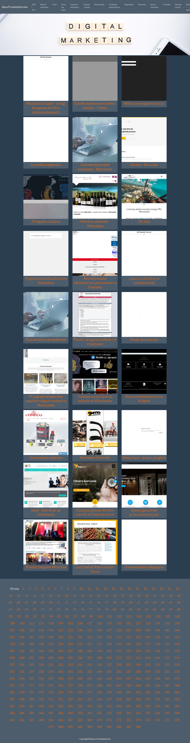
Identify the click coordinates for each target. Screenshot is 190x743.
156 (118, 637)
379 (51, 727)
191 (109, 651)
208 (99, 657)
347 (51, 713)
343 (12, 713)
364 (41, 720)
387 (128, 727)
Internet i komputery (74, 5)
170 (80, 644)
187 (70, 651)
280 (99, 685)
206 (80, 657)
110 (21, 623)
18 (145, 588)
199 (12, 657)
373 (128, 720)
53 (74, 602)
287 (167, 685)
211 (128, 657)
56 (98, 602)
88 (178, 609)
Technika (166, 4)
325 (12, 706)
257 (51, 678)
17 (137, 588)
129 (31, 630)
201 (31, 657)
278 (80, 685)
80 (114, 609)
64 (162, 602)
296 (80, 692)
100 (99, 616)
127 (12, 630)
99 (91, 616)
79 (106, 609)
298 (99, 692)
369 (89, 720)
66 (178, 602)
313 (70, 699)
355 (128, 713)
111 (31, 623)
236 (21, 671)
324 (177, 699)
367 (70, 720)
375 (147, 720)
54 (82, 602)
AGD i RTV (34, 7)
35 (106, 595)
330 (60, 706)
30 (66, 595)
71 (42, 609)
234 (177, 664)
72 (50, 609)
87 (170, 609)
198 (177, 651)
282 (118, 685)
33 (90, 595)
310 (41, 699)
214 (157, 657)
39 (138, 595)
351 (89, 713)
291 (31, 692)
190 (99, 651)
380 (60, 727)
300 (118, 692)
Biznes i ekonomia (44, 5)
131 (51, 630)
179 (167, 644)
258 (60, 678)
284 (138, 685)
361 (12, 720)
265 (128, 678)
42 (162, 595)
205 (70, 657)
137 (109, 630)
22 (177, 588)
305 (167, 692)
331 (70, 706)
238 (41, 671)
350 (80, 713)
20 (161, 588)
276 (60, 685)
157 (128, 637)
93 (43, 616)
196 (157, 651)
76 (82, 609)
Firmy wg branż (63, 7)
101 (109, 616)
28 (50, 595)
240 (60, 671)
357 (147, 713)
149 (51, 637)
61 (138, 602)
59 (122, 602)
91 (27, 616)
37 (122, 595)
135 (89, 630)
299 (109, 692)
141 (147, 630)
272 (21, 685)
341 (167, 706)
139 (128, 630)
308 (21, 699)
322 (157, 699)
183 (31, 651)
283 (128, 685)
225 (89, 664)
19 (153, 588)
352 (99, 713)
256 (41, 678)
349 (70, 713)
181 (12, 651)
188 (80, 651)
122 (138, 623)
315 (89, 699)
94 (51, 616)
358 (157, 713)
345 (31, 713)
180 (177, 644)
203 (51, 657)
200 (21, 657)
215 (167, 657)
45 (10, 602)
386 (118, 727)
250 (157, 671)
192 (118, 651)
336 (118, 706)
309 (31, 699)
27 (42, 595)
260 (80, 678)
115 (70, 623)
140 (138, 630)
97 (75, 616)
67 (10, 609)
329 (51, 706)
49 (42, 602)
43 (170, 595)
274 (41, 685)
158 (138, 637)
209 (109, 657)
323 (167, 699)
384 (99, 727)
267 (147, 678)
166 (41, 644)
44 (178, 595)
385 (109, 727)
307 (12, 699)
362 (21, 720)
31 (74, 595)
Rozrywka (142, 4)
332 (80, 706)
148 (41, 637)
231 (147, 664)
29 (58, 595)
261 (89, 678)
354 (118, 713)
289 (12, 692)
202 (41, 657)
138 (118, 630)
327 (31, 706)
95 (59, 616)
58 (114, 602)
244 (99, 671)
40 (146, 595)
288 (177, 685)
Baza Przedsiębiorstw (14, 6)
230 (138, 664)
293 (51, 692)
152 (80, 637)
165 (31, 644)
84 (146, 609)
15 (121, 588)
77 (90, 609)
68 (18, 609)
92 (35, 616)
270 (177, 678)
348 (60, 713)
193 (128, 651)
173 (109, 644)
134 (80, 630)
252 (177, 671)
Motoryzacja (99, 4)
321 (147, 699)
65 (170, 602)
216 (177, 657)
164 (21, 644)
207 (89, 657)
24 (18, 595)
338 (138, 706)
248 (138, 671)
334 (99, 706)
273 (31, 685)
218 (21, 664)
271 (12, 685)
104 (138, 616)
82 (130, 609)
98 (83, 616)
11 (89, 588)
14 (113, 588)
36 (114, 595)
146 (21, 637)
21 (169, 588)
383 (89, 727)
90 (19, 616)
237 (31, 671)
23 (10, 595)
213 (147, 657)
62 (146, 602)
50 (50, 602)
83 (138, 609)
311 (51, 699)
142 (157, 630)
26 (34, 595)
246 (118, 671)
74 (66, 609)
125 (167, 623)
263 (109, 678)
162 (177, 637)
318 (118, 699)
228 (118, 664)
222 (60, 664)
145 (12, 637)
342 (177, 706)
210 (118, 657)
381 (70, 727)
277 (70, 685)
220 (41, 664)
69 (26, 609)
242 (80, 671)
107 (167, 616)
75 (74, 609)
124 (157, 623)
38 (130, 595)
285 (147, 685)
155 (109, 637)
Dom (55, 4)
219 (31, 664)
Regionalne (128, 4)
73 (58, 609)
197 (167, 651)
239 (51, 671)
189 (89, 651)
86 (162, 609)
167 (51, 644)
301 (128, 692)
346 (41, 713)
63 (154, 602)
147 (31, 637)
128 (21, 630)
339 (147, 706)
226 (99, 664)
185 (51, 651)
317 (109, 699)
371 (109, 720)
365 (51, 720)
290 (21, 692)
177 (147, 644)
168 (60, 644)
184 (41, 651)
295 (70, 692)
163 (12, 644)
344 (21, 713)
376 (157, 720)
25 (26, 595)
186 (60, 651)
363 (31, 720)
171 (89, 644)
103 (129, 616)
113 (51, 623)
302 (138, 692)
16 (129, 588)
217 (12, 664)
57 (106, 602)
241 (70, 671)
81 (122, 609)
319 (128, 699)
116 (80, 623)
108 (177, 616)
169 (70, 644)
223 (70, 664)
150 (60, 637)
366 (60, 720)
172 (99, 644)
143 (167, 630)
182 (21, 651)
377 (167, 720)
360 (177, 713)
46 (18, 602)
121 (128, 623)
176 (138, 644)
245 (109, 671)
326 (21, 706)
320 (138, 699)
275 (51, 685)
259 (70, 678)
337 (128, 706)
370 (99, 720)
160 (157, 637)
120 (118, 623)
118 (99, 623)
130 (41, 630)
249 (147, 671)
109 (12, 623)
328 (41, 706)
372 (118, 720)
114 (60, 623)
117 (89, 623)
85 (154, 609)
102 (119, 616)
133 (70, 630)
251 (167, 671)
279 (89, 685)
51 (58, 602)
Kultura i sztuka (87, 5)
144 (177, 630)
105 (148, 616)
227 (109, 664)
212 (138, 657)
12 (97, 588)
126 (177, 623)
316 (99, 699)
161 (167, 637)
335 (109, 706)
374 (138, 720)
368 (80, 720)
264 (118, 678)
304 (157, 692)
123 (147, 623)
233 (167, 664)
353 (109, 713)
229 (128, 664)
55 (90, 602)
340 (157, 706)
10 (81, 588)
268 (157, 678)
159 (147, 637)
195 (147, 651)
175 (128, 644)
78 (98, 609)
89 (11, 616)
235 (12, 671)
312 (60, 699)
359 (167, 713)
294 (60, 692)
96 (67, 616)
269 (167, 678)
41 (154, 595)
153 (89, 637)
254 (21, 678)
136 (99, 630)
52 (66, 602)
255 (31, 678)
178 (157, 644)
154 (99, 637)
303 (147, 692)
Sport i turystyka (154, 5)
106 (158, 616)
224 (80, 664)
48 (34, 602)
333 (89, 706)
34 (98, 595)
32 (82, 595)
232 (157, 664)
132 (60, 630)
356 (138, 713)
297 (89, 692)
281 (109, 685)
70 (34, 609)
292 (41, 692)
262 (99, 678)
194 (138, 651)
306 (177, 692)
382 (80, 727)
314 (80, 699)
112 (41, 623)
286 (157, 685)
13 (105, 588)
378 (177, 720)
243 (89, 671)
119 (109, 623)
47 (26, 602)
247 (128, 671)
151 (70, 637)
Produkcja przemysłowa (114, 5)
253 (12, 678)
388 (138, 727)
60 (130, 602)
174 (118, 644)
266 (138, 678)
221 (51, 664)
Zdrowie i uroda (178, 5)
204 (60, 657)
